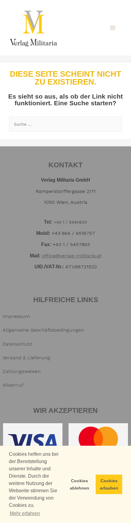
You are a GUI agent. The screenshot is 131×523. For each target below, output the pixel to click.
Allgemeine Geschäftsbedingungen (43, 330)
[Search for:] (65, 124)
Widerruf (12, 385)
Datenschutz (17, 344)
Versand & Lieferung (26, 358)
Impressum (16, 316)
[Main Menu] (112, 27)
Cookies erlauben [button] (109, 484)
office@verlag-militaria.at (71, 256)
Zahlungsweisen (21, 371)
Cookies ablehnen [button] (79, 484)
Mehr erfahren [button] (25, 513)
